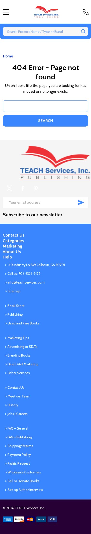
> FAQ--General (16, 428)
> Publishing (14, 314)
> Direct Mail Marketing (21, 364)
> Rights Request (17, 463)
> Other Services (17, 373)
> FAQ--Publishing (18, 437)
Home (8, 56)
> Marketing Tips (17, 338)
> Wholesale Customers (23, 472)
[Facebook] (22, 188)
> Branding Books (18, 355)
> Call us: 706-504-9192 (22, 273)
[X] (9, 188)
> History (11, 405)
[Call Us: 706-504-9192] (87, 12)
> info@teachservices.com (25, 282)
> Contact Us (15, 387)
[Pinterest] (35, 188)
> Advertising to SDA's (21, 346)
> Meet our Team (17, 396)
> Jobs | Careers (16, 414)
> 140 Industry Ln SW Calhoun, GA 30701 (35, 265)
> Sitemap (12, 291)
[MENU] (6, 12)
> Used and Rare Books (22, 323)
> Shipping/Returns (19, 446)
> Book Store (15, 306)
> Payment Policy (18, 454)
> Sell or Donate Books (22, 481)
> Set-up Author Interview (24, 490)
